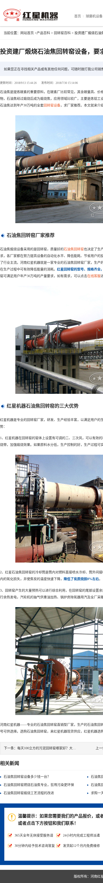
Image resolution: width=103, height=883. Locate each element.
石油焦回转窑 (74, 249)
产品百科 (43, 33)
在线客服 (94, 276)
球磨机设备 (94, 16)
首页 (77, 16)
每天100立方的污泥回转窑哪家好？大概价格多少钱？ (56, 748)
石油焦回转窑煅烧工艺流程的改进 (29, 793)
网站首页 (27, 33)
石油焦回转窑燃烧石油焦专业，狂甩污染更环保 (39, 785)
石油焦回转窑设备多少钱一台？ (27, 776)
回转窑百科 (62, 33)
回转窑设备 (52, 105)
